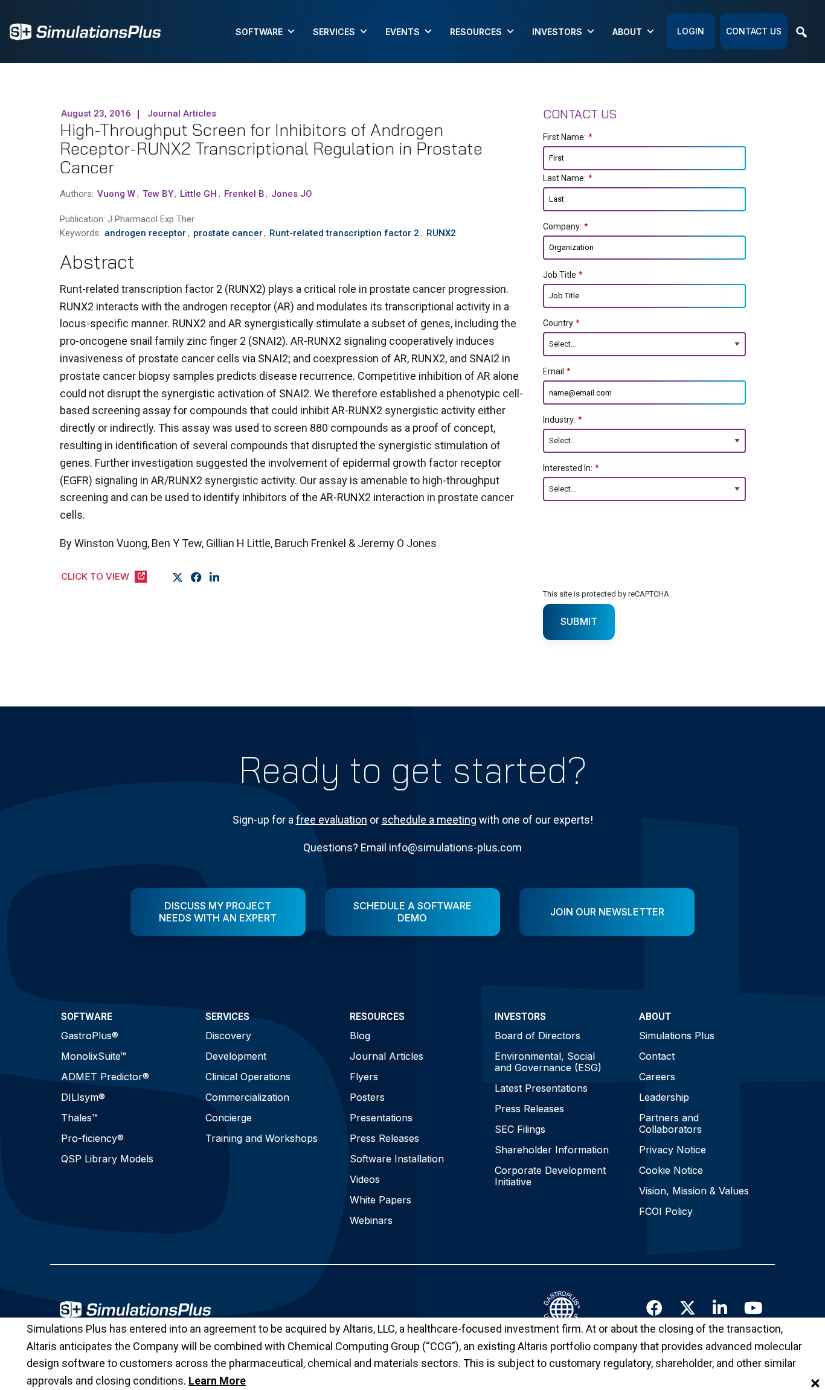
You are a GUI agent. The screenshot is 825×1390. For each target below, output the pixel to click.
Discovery (228, 1036)
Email (557, 371)
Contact (657, 1056)
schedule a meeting (429, 819)
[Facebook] (196, 577)
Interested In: (571, 468)
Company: (565, 226)
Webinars (371, 1220)
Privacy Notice (672, 1150)
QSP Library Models (107, 1159)
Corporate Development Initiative (550, 1176)
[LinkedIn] (214, 577)
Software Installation (397, 1159)
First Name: (567, 137)
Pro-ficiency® (92, 1138)
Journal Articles (386, 1056)
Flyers (364, 1077)
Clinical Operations (248, 1077)
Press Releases (384, 1138)
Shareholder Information (552, 1150)
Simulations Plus (676, 1036)
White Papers (380, 1200)
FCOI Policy (666, 1211)
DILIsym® (83, 1097)
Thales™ (79, 1118)
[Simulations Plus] (85, 30)
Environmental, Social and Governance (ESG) (548, 1062)
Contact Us (754, 31)
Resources (476, 32)
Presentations (381, 1118)
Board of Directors (537, 1036)
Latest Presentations (541, 1088)
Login (690, 31)
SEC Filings (520, 1129)
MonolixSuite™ (93, 1056)
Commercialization (247, 1097)
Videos (365, 1179)
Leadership (664, 1097)
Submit (578, 621)
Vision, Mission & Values (694, 1191)
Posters (367, 1097)
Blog (360, 1036)
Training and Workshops (261, 1138)
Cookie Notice (671, 1170)
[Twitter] (178, 577)
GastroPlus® (89, 1036)
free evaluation (331, 819)
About (627, 32)
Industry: (562, 419)
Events (402, 32)
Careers (657, 1077)
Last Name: (567, 178)
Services (334, 32)
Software (259, 32)
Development (235, 1056)
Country (561, 323)
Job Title (563, 275)
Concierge (228, 1118)
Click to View (95, 576)
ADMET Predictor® (105, 1077)
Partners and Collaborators (670, 1123)
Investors (557, 32)
